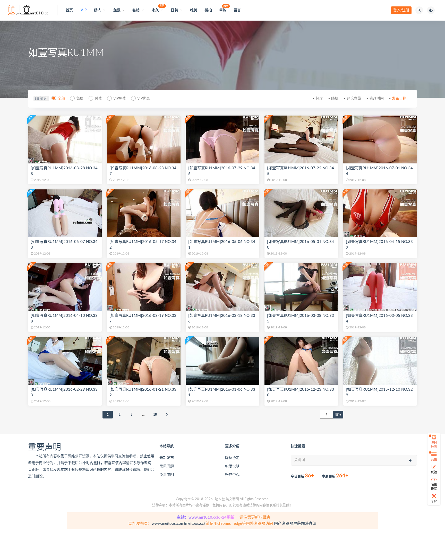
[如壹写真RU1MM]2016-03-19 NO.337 (142, 318)
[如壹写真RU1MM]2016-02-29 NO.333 (64, 392)
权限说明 (232, 466)
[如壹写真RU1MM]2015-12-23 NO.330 (300, 392)
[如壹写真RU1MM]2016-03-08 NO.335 (300, 318)
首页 (69, 10)
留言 (237, 10)
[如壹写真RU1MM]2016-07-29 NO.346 (221, 171)
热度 (319, 98)
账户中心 (232, 475)
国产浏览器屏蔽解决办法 (295, 524)
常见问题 (166, 466)
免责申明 (166, 475)
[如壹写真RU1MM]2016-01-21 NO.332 (142, 392)
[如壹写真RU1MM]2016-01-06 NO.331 (221, 392)
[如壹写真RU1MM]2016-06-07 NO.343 (64, 244)
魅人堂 (220, 499)
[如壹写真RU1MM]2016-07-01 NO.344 (379, 171)
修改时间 (376, 98)
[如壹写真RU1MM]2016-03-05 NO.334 (379, 318)
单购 (222, 8)
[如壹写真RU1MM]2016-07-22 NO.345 (300, 171)
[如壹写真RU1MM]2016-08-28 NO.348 (64, 171)
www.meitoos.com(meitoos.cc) (178, 524)
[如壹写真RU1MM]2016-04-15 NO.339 (379, 244)
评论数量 (354, 98)
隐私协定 (232, 458)
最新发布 (166, 458)
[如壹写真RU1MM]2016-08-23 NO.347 (142, 171)
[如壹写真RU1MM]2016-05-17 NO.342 (142, 244)
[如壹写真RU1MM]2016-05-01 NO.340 (300, 244)
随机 (334, 98)
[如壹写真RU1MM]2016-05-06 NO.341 (221, 244)
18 (155, 414)
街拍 (208, 10)
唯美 (193, 10)
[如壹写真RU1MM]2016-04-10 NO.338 (64, 318)
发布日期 (399, 98)
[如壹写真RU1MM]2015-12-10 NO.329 (379, 392)
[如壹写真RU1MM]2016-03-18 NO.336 (221, 318)
